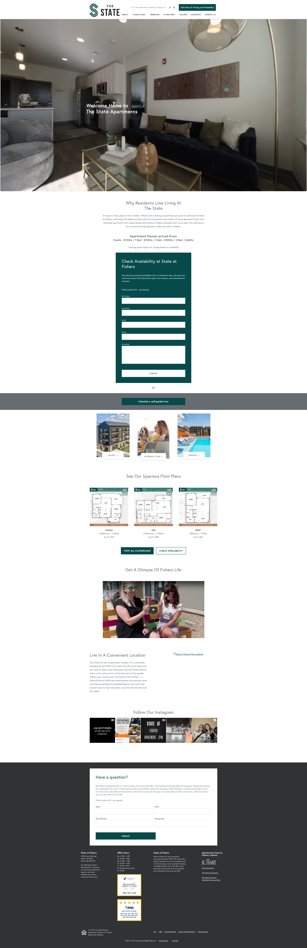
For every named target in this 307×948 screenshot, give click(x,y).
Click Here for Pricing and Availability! (197, 7)
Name (98, 807)
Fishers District (203, 932)
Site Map (175, 941)
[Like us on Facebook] (170, 7)
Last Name (125, 308)
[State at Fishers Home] (104, 10)
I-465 (160, 932)
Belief (198, 529)
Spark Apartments (208, 868)
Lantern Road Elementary (186, 932)
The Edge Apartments (209, 878)
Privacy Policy (163, 941)
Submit (153, 373)
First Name (126, 296)
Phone (124, 332)
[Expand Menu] (129, 14)
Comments (125, 344)
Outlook (109, 529)
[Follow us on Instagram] (174, 7)
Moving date (159, 819)
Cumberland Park (170, 932)
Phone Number (101, 819)
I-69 (155, 932)
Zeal (153, 529)
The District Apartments (210, 873)
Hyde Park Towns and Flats (211, 880)
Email (124, 320)
